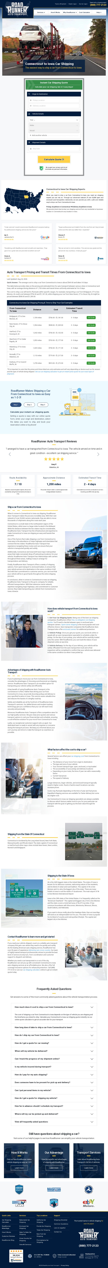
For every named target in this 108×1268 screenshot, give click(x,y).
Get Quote (91, 318)
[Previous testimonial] (10, 454)
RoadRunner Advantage (6, 1227)
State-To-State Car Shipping (25, 1233)
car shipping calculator (31, 970)
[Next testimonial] (98, 454)
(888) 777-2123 (98, 5)
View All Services (25, 1244)
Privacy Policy (65, 1265)
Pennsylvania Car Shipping (42, 1241)
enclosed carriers (69, 629)
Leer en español (59, 1228)
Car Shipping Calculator (6, 1221)
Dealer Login (73, 4)
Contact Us (58, 1232)
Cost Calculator (84, 12)
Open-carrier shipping (69, 625)
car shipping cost (77, 756)
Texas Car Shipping (43, 1230)
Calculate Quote (53, 159)
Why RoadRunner (69, 12)
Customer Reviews (8, 1236)
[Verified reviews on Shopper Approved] (16, 1256)
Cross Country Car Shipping (25, 1239)
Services (40, 12)
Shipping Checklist (60, 1220)
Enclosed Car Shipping (24, 1227)
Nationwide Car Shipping (24, 1221)
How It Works (55, 12)
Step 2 (29, 405)
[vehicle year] (54, 120)
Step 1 (16, 405)
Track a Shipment (60, 4)
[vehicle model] (54, 130)
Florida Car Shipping (44, 1226)
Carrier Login (83, 4)
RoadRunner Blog (8, 1240)
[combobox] (54, 100)
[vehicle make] (54, 125)
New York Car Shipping (41, 1235)
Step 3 (42, 405)
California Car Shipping (41, 1221)
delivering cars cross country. (40, 950)
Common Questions (61, 1224)
